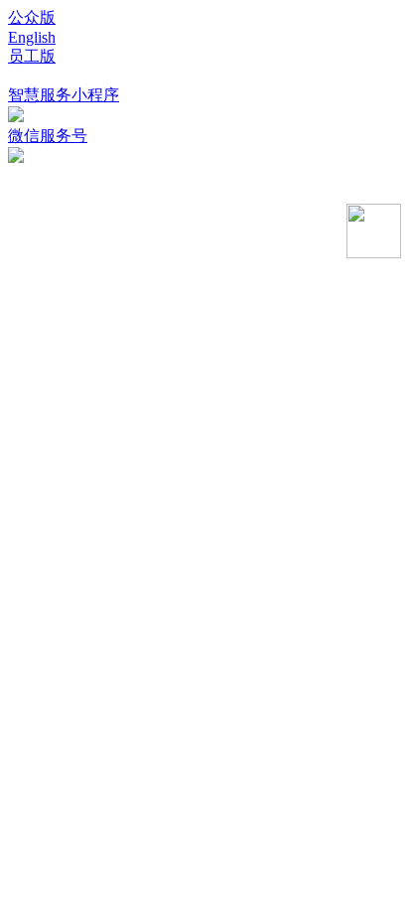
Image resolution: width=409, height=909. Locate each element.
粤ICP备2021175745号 (87, 192)
